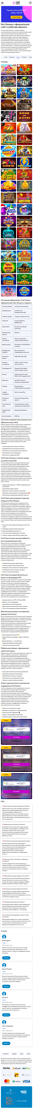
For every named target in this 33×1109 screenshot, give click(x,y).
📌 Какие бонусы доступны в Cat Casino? (13, 824)
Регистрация (16, 17)
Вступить (17, 737)
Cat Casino (5, 1054)
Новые (5, 57)
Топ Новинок (24, 57)
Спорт (28, 1054)
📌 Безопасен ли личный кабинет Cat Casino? (15, 889)
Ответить (6, 958)
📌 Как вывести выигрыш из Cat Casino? (13, 902)
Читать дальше (16, 741)
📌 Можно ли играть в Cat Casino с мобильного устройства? (15, 860)
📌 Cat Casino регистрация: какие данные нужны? (16, 841)
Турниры (14, 1054)
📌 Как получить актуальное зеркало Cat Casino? (16, 806)
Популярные (12, 57)
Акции (21, 1054)
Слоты (18, 57)
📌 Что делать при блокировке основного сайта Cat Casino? (15, 916)
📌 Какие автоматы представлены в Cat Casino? (15, 876)
